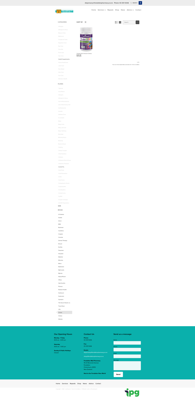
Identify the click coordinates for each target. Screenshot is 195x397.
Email (115, 353)
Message (116, 360)
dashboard (68, 389)
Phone (115, 346)
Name (115, 340)
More (59, 205)
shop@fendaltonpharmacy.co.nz (94, 356)
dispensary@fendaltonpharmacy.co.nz (99, 3)
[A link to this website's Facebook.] (140, 3)
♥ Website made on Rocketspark (89, 389)
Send (118, 374)
